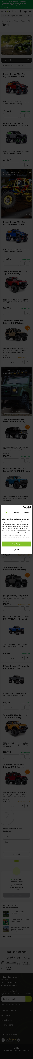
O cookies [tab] (27, 512)
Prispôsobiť (15, 550)
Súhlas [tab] (6, 512)
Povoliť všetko (16, 544)
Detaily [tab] (16, 512)
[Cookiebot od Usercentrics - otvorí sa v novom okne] (23, 507)
